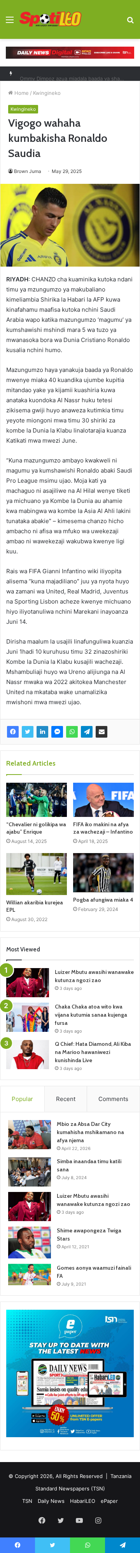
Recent (65, 1099)
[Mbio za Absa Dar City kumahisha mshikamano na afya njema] (29, 1134)
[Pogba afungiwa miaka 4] (103, 872)
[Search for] (130, 22)
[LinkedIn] (42, 732)
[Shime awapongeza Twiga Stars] (29, 1242)
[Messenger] (57, 732)
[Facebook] (13, 732)
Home (21, 93)
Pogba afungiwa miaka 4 (103, 899)
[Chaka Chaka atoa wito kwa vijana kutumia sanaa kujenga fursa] (27, 1017)
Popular (22, 1099)
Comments (113, 1099)
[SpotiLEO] (50, 19)
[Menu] (10, 22)
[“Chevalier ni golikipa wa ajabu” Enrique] (36, 800)
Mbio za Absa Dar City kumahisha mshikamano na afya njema (90, 1132)
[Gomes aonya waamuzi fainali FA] (29, 1274)
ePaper (109, 1501)
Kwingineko (47, 93)
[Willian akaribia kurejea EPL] (36, 874)
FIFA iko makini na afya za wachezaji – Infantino (103, 828)
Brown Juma (27, 171)
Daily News (51, 1501)
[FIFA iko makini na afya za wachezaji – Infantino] (103, 800)
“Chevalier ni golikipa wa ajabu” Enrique (36, 828)
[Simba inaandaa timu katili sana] (29, 1172)
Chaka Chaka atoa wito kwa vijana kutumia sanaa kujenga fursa (91, 1014)
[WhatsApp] (72, 732)
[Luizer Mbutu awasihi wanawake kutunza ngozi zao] (27, 982)
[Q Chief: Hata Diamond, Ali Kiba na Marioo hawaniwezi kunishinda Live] (27, 1054)
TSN (27, 1501)
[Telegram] (87, 732)
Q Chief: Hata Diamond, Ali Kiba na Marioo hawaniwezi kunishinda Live (93, 1052)
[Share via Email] (101, 732)
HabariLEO (82, 1501)
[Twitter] (27, 732)
